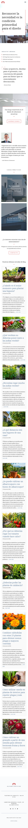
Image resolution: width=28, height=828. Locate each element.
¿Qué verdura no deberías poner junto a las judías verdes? (13, 338)
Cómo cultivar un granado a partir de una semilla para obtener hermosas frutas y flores (14, 741)
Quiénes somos (14, 121)
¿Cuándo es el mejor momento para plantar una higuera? (13, 288)
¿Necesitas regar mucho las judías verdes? (14, 384)
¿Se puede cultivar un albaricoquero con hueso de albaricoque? (13, 484)
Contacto (14, 252)
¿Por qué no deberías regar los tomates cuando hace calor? (12, 534)
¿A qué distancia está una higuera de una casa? (12, 433)
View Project (14, 190)
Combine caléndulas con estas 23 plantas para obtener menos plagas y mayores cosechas (12, 638)
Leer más (18, 312)
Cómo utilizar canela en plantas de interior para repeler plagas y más (14, 692)
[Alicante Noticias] (3, 2)
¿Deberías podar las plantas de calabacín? (13, 584)
